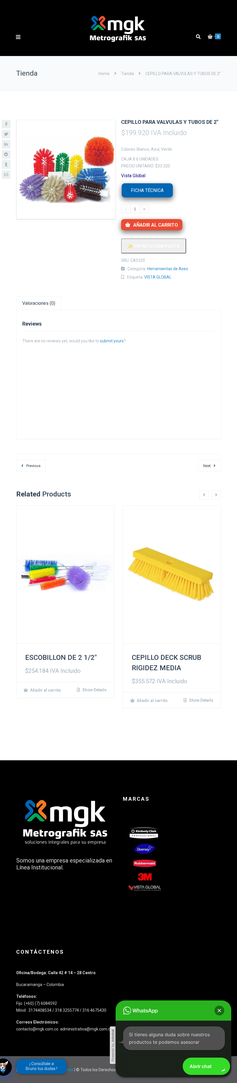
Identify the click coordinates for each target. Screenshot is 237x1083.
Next (207, 466)
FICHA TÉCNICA (147, 190)
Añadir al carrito (155, 225)
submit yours (112, 341)
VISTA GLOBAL (157, 277)
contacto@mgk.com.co (37, 1029)
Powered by (113, 1045)
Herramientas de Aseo (167, 268)
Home (104, 73)
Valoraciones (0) (38, 303)
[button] (219, 1010)
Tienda (127, 73)
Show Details (94, 690)
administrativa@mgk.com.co (86, 1029)
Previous (33, 466)
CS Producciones (57, 1069)
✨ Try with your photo (153, 246)
